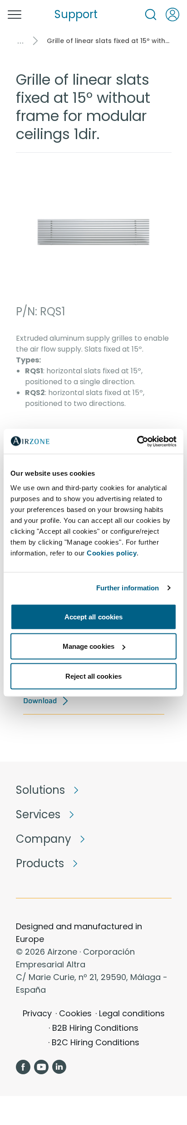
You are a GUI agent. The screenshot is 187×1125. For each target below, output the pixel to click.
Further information (127, 588)
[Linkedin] (59, 1067)
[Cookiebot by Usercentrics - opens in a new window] (137, 441)
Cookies (75, 1013)
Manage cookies (88, 646)
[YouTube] (41, 1067)
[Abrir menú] (14, 14)
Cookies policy (112, 552)
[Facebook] (23, 1067)
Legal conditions (132, 1013)
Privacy (37, 1013)
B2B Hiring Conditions (95, 1027)
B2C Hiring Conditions (95, 1042)
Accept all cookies (93, 616)
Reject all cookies (93, 676)
